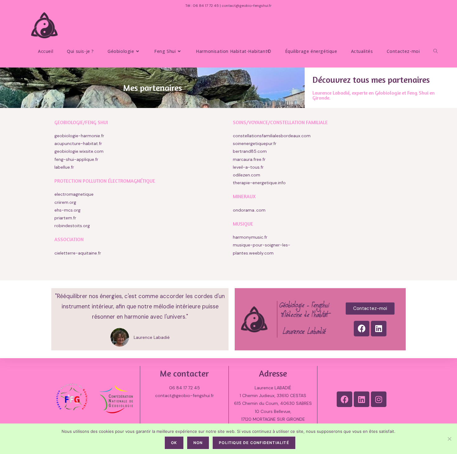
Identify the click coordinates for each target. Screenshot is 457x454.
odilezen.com (246, 175)
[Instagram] (378, 399)
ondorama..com (249, 210)
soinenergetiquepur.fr (254, 143)
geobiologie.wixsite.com (79, 151)
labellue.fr (64, 167)
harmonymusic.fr (250, 237)
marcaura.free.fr (249, 159)
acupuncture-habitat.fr (78, 143)
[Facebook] (361, 328)
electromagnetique (74, 194)
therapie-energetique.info (259, 182)
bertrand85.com (250, 151)
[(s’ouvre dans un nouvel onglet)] (55, 267)
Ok (174, 442)
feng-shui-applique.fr (76, 159)
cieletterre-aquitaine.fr (77, 253)
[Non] (449, 439)
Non (198, 442)
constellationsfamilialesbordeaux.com (272, 135)
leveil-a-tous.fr (248, 167)
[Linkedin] (378, 328)
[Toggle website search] (436, 51)
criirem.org (65, 202)
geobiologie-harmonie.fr (79, 135)
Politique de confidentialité (254, 442)
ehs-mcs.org (67, 210)
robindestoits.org (72, 225)
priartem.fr (65, 218)
